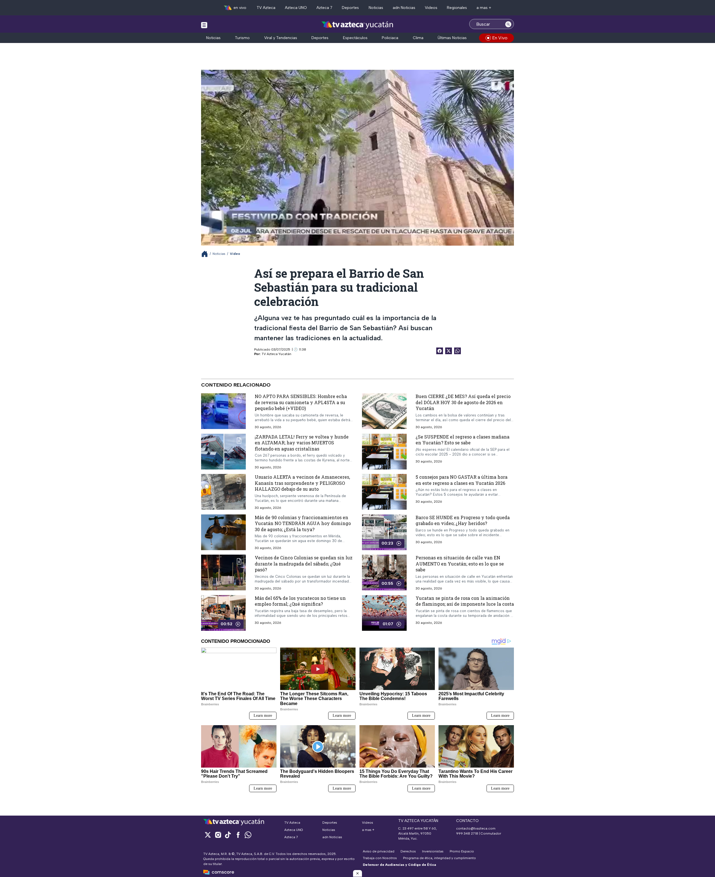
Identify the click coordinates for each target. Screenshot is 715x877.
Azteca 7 (324, 7)
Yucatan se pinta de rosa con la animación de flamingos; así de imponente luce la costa (465, 601)
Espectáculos (355, 37)
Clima (418, 37)
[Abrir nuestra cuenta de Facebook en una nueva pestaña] (238, 834)
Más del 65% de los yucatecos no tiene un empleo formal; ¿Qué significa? (300, 601)
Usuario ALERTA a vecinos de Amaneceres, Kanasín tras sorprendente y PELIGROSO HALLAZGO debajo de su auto (302, 483)
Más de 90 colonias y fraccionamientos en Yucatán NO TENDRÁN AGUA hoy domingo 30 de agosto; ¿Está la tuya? (303, 523)
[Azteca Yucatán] (357, 24)
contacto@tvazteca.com (475, 828)
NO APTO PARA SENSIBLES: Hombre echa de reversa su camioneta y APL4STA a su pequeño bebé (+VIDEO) (301, 402)
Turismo (242, 37)
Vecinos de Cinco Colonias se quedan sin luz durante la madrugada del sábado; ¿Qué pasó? (303, 563)
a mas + (483, 7)
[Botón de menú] (204, 24)
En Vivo (499, 37)
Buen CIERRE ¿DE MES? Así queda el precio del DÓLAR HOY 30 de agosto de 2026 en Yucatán (463, 402)
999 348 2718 (467, 833)
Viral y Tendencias (280, 37)
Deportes (350, 7)
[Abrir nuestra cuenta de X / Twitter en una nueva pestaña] (207, 834)
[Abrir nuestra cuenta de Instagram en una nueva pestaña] (217, 834)
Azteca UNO (296, 7)
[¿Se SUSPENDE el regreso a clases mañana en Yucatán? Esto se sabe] (384, 451)
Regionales (457, 7)
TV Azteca (266, 7)
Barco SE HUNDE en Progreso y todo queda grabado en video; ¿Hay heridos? (463, 520)
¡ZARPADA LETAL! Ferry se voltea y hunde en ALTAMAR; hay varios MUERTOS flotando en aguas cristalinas (302, 443)
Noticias (376, 7)
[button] (357, 873)
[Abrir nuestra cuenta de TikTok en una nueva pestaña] (228, 834)
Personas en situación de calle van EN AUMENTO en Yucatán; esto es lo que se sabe (460, 563)
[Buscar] (508, 24)
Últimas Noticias (452, 37)
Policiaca (390, 37)
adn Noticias (404, 7)
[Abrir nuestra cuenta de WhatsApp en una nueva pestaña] (248, 834)
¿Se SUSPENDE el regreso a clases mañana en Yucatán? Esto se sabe (462, 440)
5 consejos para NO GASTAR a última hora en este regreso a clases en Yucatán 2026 (461, 480)
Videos (431, 7)
